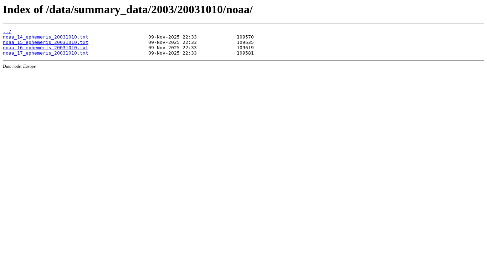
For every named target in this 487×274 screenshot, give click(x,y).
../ (7, 31)
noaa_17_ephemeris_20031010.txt (45, 53)
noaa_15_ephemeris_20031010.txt (45, 42)
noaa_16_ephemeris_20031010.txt (45, 47)
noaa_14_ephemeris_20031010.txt (45, 37)
